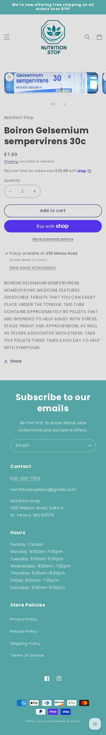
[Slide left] (41, 104)
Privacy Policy (23, 619)
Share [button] (16, 361)
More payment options (53, 239)
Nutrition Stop (45, 721)
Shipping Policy (25, 643)
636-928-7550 (25, 478)
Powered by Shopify (67, 721)
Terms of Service (27, 655)
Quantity (12, 180)
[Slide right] (64, 104)
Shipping (11, 161)
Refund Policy (23, 631)
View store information (33, 267)
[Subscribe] (89, 445)
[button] (7, 37)
